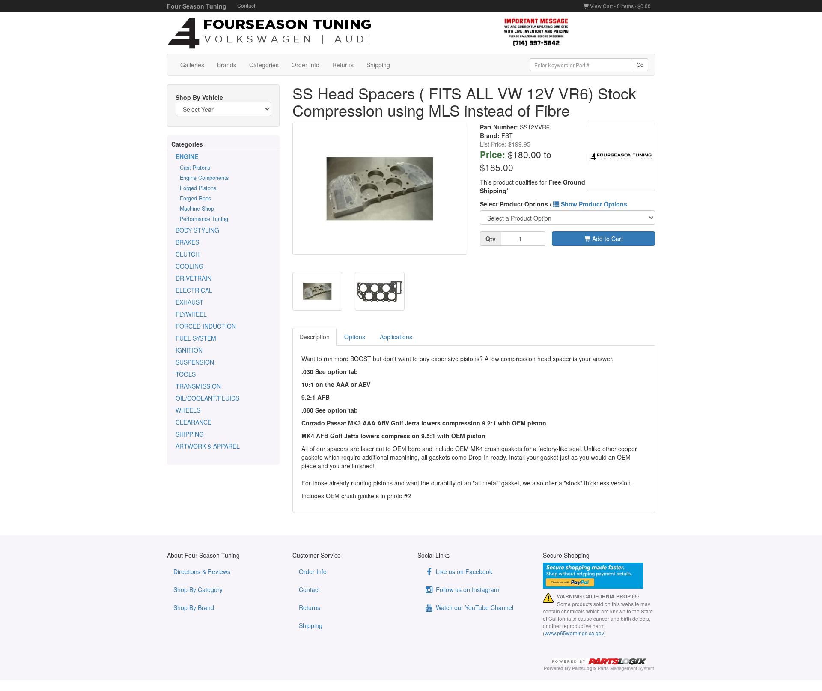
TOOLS (186, 374)
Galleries (192, 64)
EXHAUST (189, 302)
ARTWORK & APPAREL (208, 446)
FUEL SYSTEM (196, 338)
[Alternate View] (317, 291)
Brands (226, 64)
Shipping (378, 64)
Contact (246, 5)
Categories (264, 64)
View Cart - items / (620, 5)
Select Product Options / (553, 204)
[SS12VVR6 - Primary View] (380, 189)
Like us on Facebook (463, 571)
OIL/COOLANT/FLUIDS (207, 398)
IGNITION (189, 350)
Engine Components (204, 178)
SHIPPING (190, 434)
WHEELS (188, 410)
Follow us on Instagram (466, 589)
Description (314, 336)
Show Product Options (593, 204)
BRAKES (187, 242)
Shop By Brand (193, 607)
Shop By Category (198, 589)
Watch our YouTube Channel (473, 607)
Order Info (305, 64)
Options (354, 336)
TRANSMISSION (198, 386)
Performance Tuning (204, 219)
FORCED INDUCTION (206, 326)
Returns (343, 64)
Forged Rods (195, 198)
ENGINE (187, 156)
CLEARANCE (193, 422)
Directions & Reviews (201, 571)
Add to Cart (606, 238)
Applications (396, 336)
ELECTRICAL (194, 290)
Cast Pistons (195, 167)
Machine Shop (197, 208)
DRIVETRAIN (193, 278)
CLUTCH (188, 254)
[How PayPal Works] (599, 576)
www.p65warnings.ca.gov (574, 633)
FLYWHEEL (191, 314)
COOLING (189, 266)
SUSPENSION (195, 362)
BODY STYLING (197, 230)
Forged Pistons (198, 188)
